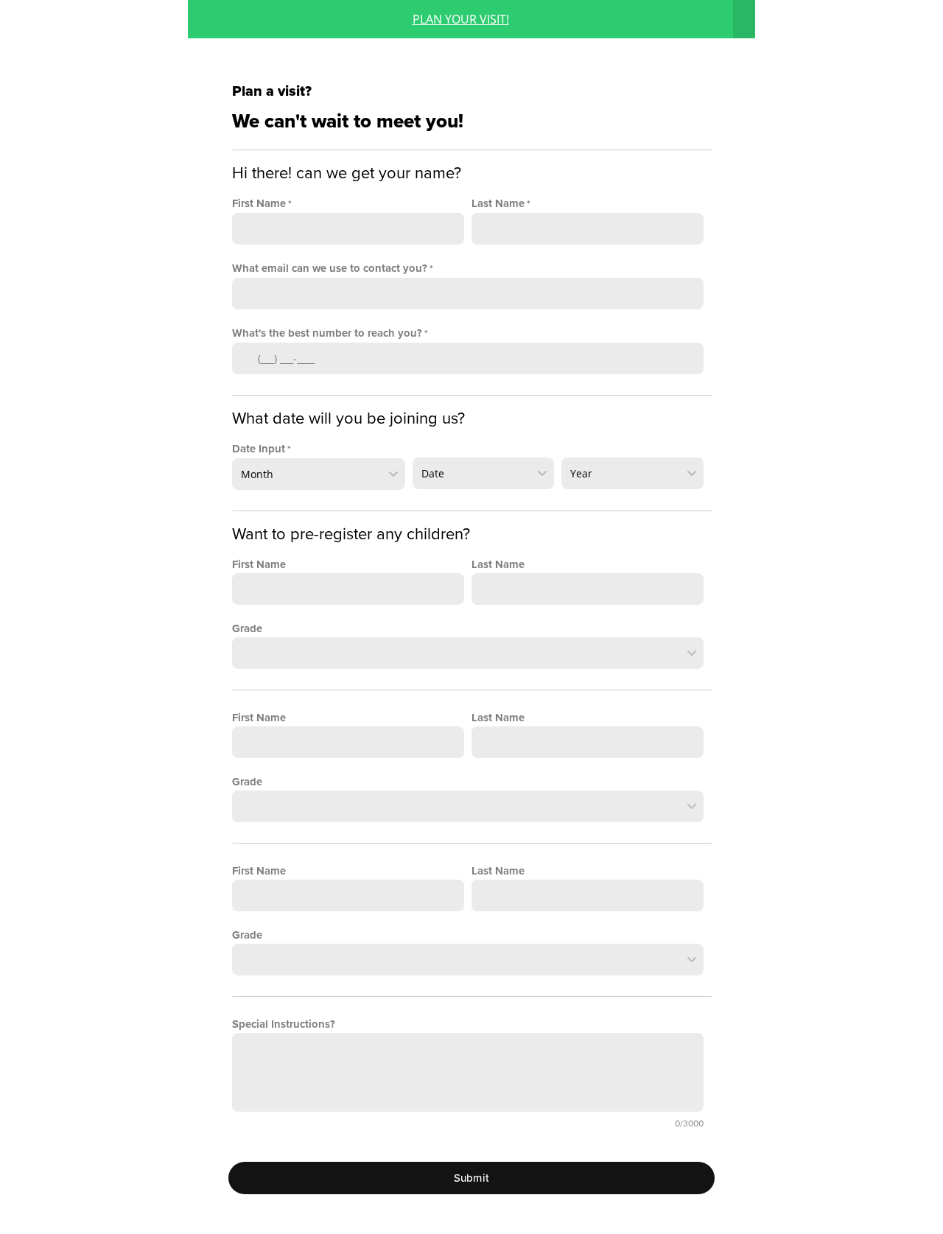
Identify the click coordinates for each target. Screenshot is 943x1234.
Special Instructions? (283, 1024)
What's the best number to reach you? (327, 333)
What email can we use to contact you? (329, 268)
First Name (259, 203)
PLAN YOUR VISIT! (461, 19)
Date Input (258, 448)
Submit (472, 1178)
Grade (247, 628)
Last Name (498, 203)
